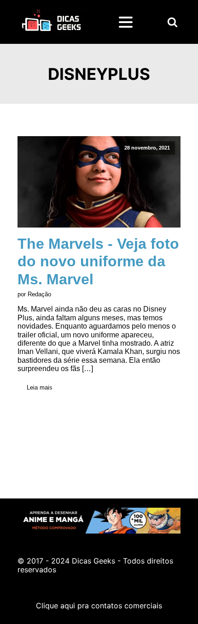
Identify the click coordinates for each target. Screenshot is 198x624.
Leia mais (39, 387)
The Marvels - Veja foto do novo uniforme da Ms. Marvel (98, 261)
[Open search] (172, 22)
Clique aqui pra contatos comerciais (99, 605)
